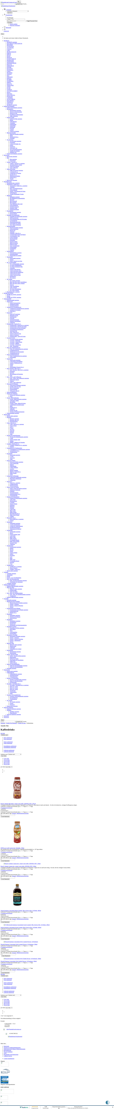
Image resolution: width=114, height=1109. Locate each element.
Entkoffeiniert (13, 121)
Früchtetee (12, 142)
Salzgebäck (9, 522)
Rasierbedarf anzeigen (15, 651)
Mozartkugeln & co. (15, 513)
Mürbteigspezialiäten (15, 176)
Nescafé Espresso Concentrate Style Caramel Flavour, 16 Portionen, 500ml (19, 944)
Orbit (11, 459)
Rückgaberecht (7, 1050)
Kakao (11, 145)
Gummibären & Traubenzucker (14, 448)
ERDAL (9, 54)
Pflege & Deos (13, 244)
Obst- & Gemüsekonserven (13, 347)
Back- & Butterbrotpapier (16, 188)
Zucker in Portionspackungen (17, 411)
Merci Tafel (13, 510)
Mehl (11, 406)
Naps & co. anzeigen (15, 483)
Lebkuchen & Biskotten (13, 476)
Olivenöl (12, 318)
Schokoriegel (10, 545)
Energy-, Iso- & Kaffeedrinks (14, 577)
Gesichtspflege (13, 632)
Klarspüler (12, 240)
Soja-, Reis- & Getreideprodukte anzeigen (20, 594)
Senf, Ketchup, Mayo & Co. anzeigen (19, 370)
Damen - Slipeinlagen (15, 640)
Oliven (11, 364)
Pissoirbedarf (10, 211)
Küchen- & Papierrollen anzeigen (18, 679)
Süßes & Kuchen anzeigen (16, 170)
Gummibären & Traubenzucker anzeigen (20, 449)
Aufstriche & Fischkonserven (14, 307)
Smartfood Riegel (14, 305)
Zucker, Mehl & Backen (13, 397)
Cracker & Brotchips (15, 524)
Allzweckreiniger (14, 229)
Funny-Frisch (13, 425)
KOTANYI (10, 68)
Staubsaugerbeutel (14, 209)
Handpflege (10, 619)
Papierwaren (7, 669)
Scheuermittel (13, 247)
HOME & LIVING (8, 293)
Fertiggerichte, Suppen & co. (14, 324)
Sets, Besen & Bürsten (15, 225)
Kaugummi (9, 453)
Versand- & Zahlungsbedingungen (12, 1047)
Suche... (25, 4)
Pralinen (12, 446)
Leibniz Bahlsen (14, 467)
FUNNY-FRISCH (11, 59)
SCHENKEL (10, 81)
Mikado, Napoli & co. (15, 471)
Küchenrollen (13, 682)
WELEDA (9, 93)
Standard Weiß (13, 208)
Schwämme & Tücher (15, 223)
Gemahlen (12, 123)
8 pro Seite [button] (6, 758)
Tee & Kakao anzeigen (15, 141)
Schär (11, 474)
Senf (11, 375)
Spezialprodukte (14, 254)
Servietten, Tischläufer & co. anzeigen (19, 685)
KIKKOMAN (10, 65)
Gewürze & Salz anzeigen (16, 339)
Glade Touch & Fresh (15, 275)
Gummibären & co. (14, 450)
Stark (11, 434)
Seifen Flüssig (13, 662)
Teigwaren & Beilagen (12, 384)
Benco (11, 533)
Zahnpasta (12, 647)
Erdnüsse (12, 491)
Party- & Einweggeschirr (13, 579)
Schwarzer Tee (13, 148)
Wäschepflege (10, 251)
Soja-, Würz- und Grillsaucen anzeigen (19, 378)
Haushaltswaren (8, 181)
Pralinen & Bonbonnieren (13, 497)
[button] (7, 9)
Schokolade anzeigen (15, 531)
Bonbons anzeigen (14, 418)
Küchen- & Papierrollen (13, 678)
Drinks (8, 576)
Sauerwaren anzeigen (15, 360)
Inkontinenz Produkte (12, 635)
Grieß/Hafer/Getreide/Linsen (17, 404)
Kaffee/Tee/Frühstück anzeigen (14, 107)
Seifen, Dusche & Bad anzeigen (18, 656)
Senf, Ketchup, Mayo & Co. (14, 368)
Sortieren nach (4, 754)
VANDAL (9, 89)
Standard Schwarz (14, 206)
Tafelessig (12, 322)
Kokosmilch (13, 357)
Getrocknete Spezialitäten (16, 361)
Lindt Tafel (12, 509)
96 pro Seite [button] (7, 764)
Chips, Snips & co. (11, 423)
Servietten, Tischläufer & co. (14, 683)
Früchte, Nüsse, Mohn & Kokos (18, 403)
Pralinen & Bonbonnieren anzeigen (18, 498)
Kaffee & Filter (10, 117)
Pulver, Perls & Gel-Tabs (16, 261)
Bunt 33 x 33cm (14, 688)
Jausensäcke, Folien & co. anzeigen (18, 185)
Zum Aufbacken (14, 167)
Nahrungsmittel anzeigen (13, 300)
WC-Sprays (13, 278)
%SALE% (6, 715)
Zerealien (12, 138)
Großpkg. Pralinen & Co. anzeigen (18, 445)
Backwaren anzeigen (12, 156)
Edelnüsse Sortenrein (15, 490)
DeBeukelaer (13, 466)
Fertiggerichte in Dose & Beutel (18, 328)
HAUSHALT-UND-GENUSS (14, 43)
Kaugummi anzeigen (15, 455)
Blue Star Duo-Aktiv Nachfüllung (18, 282)
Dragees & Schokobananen (13, 435)
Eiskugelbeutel (13, 190)
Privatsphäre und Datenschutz (11, 1054)
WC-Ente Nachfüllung (15, 289)
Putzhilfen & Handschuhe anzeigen (18, 216)
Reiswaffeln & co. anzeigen (16, 519)
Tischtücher (13, 690)
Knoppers (12, 555)
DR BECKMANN (11, 52)
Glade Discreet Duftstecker (16, 272)
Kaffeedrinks (13, 124)
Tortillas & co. (10, 565)
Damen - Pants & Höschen (16, 605)
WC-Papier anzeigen (15, 702)
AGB (5, 1053)
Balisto (11, 548)
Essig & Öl (9, 312)
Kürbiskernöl (13, 317)
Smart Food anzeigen (15, 303)
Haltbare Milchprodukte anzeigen (15, 586)
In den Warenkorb (5, 816)
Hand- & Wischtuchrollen (16, 681)
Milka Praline (13, 473)
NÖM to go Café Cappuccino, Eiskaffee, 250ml (12, 848)
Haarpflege (9, 614)
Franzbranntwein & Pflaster (13, 608)
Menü (2, 34)
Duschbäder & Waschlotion (16, 660)
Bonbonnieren (13, 501)
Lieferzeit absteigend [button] (9, 751)
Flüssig (11, 259)
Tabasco (12, 381)
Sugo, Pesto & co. (14, 332)
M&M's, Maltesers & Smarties (17, 442)
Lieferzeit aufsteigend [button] (9, 750)
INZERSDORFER (11, 63)
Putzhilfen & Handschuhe (13, 215)
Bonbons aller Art (14, 420)
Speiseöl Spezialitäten (15, 321)
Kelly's (11, 427)
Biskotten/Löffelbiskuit (15, 478)
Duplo (11, 551)
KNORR (9, 67)
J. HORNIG (10, 98)
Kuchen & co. (13, 174)
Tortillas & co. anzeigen (16, 566)
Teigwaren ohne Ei (14, 390)
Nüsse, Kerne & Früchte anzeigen (18, 488)
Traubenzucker (13, 452)
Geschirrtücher (13, 220)
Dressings (12, 371)
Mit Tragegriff (13, 201)
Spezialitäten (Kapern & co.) (17, 367)
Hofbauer (12, 505)
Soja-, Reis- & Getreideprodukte (15, 593)
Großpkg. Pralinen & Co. (13, 443)
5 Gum (11, 456)
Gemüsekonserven (14, 350)
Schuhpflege (13, 248)
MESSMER (10, 45)
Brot (8, 158)
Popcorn (12, 431)
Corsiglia (12, 502)
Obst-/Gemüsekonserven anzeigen (18, 356)
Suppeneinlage (13, 389)
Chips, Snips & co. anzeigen (17, 424)
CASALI (9, 49)
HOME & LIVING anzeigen (14, 294)
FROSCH (9, 57)
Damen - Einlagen (14, 604)
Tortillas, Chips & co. (15, 569)
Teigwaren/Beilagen (12, 392)
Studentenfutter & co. (15, 494)
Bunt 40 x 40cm (14, 689)
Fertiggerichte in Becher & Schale (18, 326)
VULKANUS (10, 46)
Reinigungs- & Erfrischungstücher (18, 625)
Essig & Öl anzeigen (15, 314)
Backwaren (6, 155)
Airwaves (12, 457)
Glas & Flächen (14, 237)
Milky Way (12, 559)
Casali (11, 438)
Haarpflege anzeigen (15, 615)
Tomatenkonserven (14, 353)
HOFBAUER (10, 60)
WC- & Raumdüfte (11, 262)
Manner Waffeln (14, 470)
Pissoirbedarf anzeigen (15, 212)
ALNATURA (10, 47)
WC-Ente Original (14, 290)
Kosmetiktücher (14, 697)
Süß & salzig (7, 414)
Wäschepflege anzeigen (15, 252)
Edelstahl (12, 231)
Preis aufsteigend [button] (8, 737)
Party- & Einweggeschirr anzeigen (18, 580)
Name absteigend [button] (8, 743)
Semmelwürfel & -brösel (16, 165)
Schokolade (10, 530)
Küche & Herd (13, 241)
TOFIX (9, 86)
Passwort (9, 21)
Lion (11, 556)
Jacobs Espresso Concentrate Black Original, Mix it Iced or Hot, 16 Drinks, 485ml (21, 910)
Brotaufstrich (10, 109)
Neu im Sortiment (8, 1051)
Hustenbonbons (14, 421)
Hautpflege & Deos (11, 626)
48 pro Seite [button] (7, 762)
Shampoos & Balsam (15, 616)
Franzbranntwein (14, 611)
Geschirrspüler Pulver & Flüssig (18, 234)
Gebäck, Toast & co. (12, 162)
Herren (11, 607)
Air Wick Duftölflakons (15, 265)
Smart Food (10, 301)
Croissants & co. (14, 171)
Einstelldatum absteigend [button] (10, 747)
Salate (11, 365)
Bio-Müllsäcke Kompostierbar (17, 198)
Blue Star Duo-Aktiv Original (17, 283)
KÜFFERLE (10, 70)
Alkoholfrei (9, 575)
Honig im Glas (13, 113)
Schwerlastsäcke (14, 205)
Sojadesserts (13, 596)
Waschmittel (10, 257)
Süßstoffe (12, 409)
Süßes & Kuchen (11, 169)
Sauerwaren (10, 358)
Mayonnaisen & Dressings (16, 374)
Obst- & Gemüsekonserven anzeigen (19, 349)
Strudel (11, 178)
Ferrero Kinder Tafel (15, 439)
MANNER (9, 72)
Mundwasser (13, 646)
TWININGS (10, 102)
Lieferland (9, 11)
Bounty (12, 550)
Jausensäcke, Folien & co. (13, 184)
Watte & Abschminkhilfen (13, 664)
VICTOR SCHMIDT (12, 91)
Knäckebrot (13, 160)
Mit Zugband (13, 202)
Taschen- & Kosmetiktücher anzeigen (19, 696)
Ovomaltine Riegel (14, 540)
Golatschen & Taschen (15, 173)
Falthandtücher (10, 672)
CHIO (8, 50)
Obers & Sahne (13, 591)
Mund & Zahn (10, 643)
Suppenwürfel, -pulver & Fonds (18, 336)
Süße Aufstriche (14, 116)
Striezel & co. (13, 177)
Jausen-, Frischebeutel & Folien (17, 191)
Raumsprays (13, 276)
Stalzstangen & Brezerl (15, 529)
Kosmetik (6, 598)
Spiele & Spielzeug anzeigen (14, 709)
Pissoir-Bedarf (13, 213)
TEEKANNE (10, 85)
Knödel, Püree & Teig (15, 386)
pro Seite (3, 766)
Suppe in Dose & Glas (15, 333)
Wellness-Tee (13, 152)
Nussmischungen (14, 492)
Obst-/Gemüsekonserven (13, 354)
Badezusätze (13, 657)
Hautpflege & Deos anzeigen (17, 628)
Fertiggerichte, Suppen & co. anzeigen (19, 325)
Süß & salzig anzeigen (12, 416)
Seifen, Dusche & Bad (12, 654)
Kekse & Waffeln (11, 460)
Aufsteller (12, 268)
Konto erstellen (13, 24)
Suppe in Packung (14, 335)
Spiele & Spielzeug (8, 707)
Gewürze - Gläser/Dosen (16, 342)
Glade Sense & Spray (15, 273)
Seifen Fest (12, 661)
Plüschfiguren (13, 713)
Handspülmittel (13, 238)
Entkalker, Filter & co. (15, 233)
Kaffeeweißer (13, 590)
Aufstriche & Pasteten (15, 310)
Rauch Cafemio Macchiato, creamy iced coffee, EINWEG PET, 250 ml (18, 803)
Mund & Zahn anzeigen (16, 644)
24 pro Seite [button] (7, 761)
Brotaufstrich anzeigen (15, 110)
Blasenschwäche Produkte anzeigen (18, 603)
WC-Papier (9, 700)
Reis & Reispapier (14, 388)
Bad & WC (13, 230)
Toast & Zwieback (14, 166)
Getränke (6, 572)
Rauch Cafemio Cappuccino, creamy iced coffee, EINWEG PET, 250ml (18, 866)
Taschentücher (13, 699)
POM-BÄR (10, 77)
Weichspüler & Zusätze (15, 255)
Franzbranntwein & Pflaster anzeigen (19, 609)
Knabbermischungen (15, 527)
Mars (11, 558)
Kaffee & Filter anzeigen (16, 118)
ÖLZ (8, 75)
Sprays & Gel (13, 618)
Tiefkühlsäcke (13, 192)
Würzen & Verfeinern (12, 393)
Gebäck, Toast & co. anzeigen (17, 163)
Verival (11, 520)
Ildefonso (12, 506)
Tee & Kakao (10, 139)
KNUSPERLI (10, 100)
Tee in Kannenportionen (16, 149)
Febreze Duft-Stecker (15, 269)
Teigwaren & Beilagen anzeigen (18, 385)
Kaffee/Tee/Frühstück (9, 106)
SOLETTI (9, 84)
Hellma (11, 441)
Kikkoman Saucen (14, 379)
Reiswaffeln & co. (11, 517)
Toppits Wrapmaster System (17, 194)
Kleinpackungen (14, 485)
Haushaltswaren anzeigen (13, 183)
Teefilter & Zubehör (15, 151)
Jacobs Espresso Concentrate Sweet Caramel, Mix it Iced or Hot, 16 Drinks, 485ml (21, 927)
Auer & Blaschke (14, 463)
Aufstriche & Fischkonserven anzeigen (19, 308)
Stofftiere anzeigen (14, 711)
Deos (11, 630)
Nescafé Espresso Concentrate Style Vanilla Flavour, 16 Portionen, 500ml (19, 961)
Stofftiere (9, 710)
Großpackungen (14, 484)
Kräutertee (12, 146)
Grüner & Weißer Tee (15, 144)
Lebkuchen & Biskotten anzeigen (18, 477)
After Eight (12, 499)
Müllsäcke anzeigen (15, 197)
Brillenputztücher (14, 218)
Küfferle (12, 508)
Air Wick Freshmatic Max (16, 266)
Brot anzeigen (13, 159)
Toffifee (12, 516)
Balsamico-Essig (14, 315)
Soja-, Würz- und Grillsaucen (14, 377)
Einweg (12, 284)
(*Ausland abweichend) (6, 807)
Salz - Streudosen (14, 346)
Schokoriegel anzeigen (15, 547)
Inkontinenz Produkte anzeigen (17, 636)
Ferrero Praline (13, 503)
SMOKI (9, 82)
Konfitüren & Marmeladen (16, 114)
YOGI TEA (10, 103)
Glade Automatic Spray (15, 271)
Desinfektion (13, 622)
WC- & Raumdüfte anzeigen (17, 264)
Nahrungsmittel (7, 298)
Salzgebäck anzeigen (15, 523)
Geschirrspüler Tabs (15, 236)
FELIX (8, 56)
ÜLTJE (8, 88)
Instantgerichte (13, 331)
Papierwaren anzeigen (12, 671)
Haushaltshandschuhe (15, 222)
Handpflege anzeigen (15, 621)
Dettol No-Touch (14, 658)
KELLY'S (9, 64)
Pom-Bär (12, 430)
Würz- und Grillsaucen (15, 382)
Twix (11, 563)
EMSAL (9, 53)
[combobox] (4, 735)
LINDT (9, 71)
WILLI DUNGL (11, 95)
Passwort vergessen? (15, 25)
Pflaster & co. (13, 612)
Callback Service (8, 1056)
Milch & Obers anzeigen (16, 589)
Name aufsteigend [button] (8, 742)
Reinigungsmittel (11, 226)
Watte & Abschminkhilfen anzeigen (18, 665)
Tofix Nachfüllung (14, 286)
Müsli (11, 135)
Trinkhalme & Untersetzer (16, 582)
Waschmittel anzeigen (15, 258)
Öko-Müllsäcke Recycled (16, 204)
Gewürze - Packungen (15, 344)
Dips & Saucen (13, 568)
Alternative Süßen (14, 400)
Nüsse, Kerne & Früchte (13, 487)
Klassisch (12, 704)
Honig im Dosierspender (16, 112)
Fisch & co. (13, 311)
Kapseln (12, 128)
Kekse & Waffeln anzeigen (16, 462)
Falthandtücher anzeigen (16, 674)
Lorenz (11, 428)
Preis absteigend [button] (8, 739)
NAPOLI (9, 74)
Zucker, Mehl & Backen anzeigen (18, 399)
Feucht (11, 703)
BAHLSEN (10, 96)
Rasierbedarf (10, 650)
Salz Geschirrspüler (14, 245)
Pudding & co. (13, 407)
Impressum (6, 1046)
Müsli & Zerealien (11, 132)
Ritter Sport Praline (14, 515)
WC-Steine (9, 279)
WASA (8, 92)
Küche (8, 296)
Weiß (11, 693)
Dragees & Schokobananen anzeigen (19, 437)
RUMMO (9, 79)
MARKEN (6, 40)
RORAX (9, 78)
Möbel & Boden (14, 243)
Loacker (12, 469)
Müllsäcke (9, 195)
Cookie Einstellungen (9, 1058)
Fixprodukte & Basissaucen (16, 329)
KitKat (11, 554)
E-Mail (8, 19)
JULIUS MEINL (11, 99)
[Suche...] (19, 4)
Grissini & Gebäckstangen (16, 526)
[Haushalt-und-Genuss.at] (9, 2)
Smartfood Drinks (14, 304)
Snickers (12, 562)
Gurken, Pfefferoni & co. (16, 363)
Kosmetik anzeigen (11, 600)
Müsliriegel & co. (14, 137)
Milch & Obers (10, 587)
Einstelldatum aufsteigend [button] (10, 746)
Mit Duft (12, 199)
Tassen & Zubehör (14, 131)
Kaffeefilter (13, 125)
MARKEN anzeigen (12, 42)
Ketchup (12, 372)
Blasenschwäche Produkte (13, 601)
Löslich (12, 130)
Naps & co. (9, 481)
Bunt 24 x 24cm (14, 686)
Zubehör (12, 250)
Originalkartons (14, 676)
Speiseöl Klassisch (14, 319)
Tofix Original (13, 287)
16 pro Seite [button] (7, 760)
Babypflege (13, 629)
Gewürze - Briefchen (15, 340)
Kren (11, 396)
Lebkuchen (12, 480)
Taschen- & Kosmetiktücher (14, 695)
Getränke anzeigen (11, 573)
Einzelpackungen (14, 675)
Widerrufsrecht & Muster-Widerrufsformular (14, 1049)
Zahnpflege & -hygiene (15, 649)
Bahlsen (12, 464)
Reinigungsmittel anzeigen (16, 227)
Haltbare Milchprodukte (9, 584)
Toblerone (12, 544)
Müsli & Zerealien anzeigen (16, 134)
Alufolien (12, 187)
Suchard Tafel (13, 543)
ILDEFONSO (10, 61)
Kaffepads (12, 127)
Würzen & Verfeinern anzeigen (17, 395)
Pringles (12, 432)
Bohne (11, 120)
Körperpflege (13, 633)
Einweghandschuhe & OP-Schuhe (18, 219)
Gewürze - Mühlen (14, 343)
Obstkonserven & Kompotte (17, 351)
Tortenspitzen (13, 692)
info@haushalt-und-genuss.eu (14, 1029)
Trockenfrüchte (13, 495)
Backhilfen (12, 402)
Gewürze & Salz (11, 337)
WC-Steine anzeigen (15, 280)
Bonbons (9, 417)
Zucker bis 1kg (13, 410)
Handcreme (13, 623)
